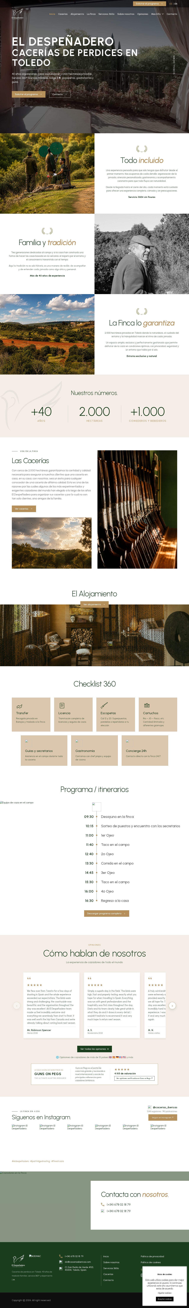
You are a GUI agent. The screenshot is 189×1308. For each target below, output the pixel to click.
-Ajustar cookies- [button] (164, 1293)
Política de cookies (151, 1262)
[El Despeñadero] (17, 13)
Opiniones (142, 14)
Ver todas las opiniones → (94, 1049)
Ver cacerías (21, 508)
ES (171, 3)
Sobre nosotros (125, 14)
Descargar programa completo (104, 913)
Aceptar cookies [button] (165, 1299)
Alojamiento (77, 14)
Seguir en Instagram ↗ (163, 1118)
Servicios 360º (106, 14)
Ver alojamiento (92, 604)
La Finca (91, 14)
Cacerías (63, 14)
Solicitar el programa (147, 3)
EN (176, 3)
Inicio (52, 14)
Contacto (172, 14)
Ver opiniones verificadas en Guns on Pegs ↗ (134, 1078)
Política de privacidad (152, 1256)
